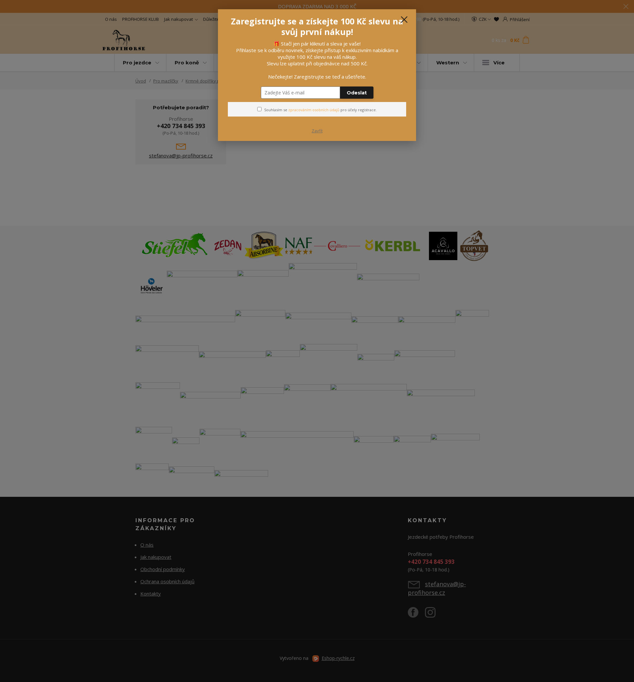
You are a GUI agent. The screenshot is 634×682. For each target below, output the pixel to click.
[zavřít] (404, 19)
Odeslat (357, 93)
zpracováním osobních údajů (313, 109)
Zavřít (317, 131)
